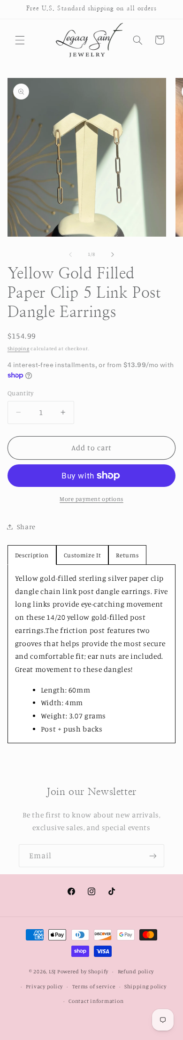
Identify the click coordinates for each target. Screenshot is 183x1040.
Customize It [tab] (82, 555)
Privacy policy (44, 986)
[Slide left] (70, 254)
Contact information (96, 1001)
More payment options (91, 498)
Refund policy (136, 971)
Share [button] (26, 527)
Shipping (19, 348)
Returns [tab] (127, 555)
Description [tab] (32, 555)
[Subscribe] (153, 855)
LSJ (52, 971)
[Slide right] (112, 254)
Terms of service (93, 986)
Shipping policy (145, 986)
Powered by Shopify (82, 971)
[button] (19, 40)
